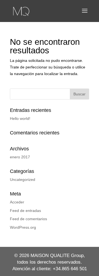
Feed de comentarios (28, 219)
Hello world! (20, 118)
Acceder (17, 202)
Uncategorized (22, 179)
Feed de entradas (25, 210)
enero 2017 (20, 157)
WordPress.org (23, 227)
